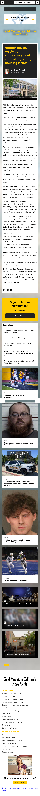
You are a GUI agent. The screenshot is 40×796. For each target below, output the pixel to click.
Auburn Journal (7, 735)
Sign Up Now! (20, 782)
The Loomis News (8, 738)
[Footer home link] (20, 681)
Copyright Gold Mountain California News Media (20, 789)
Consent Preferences (9, 728)
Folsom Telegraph (8, 749)
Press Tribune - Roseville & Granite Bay (16, 746)
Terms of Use (6, 725)
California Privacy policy (10, 719)
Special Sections (8, 752)
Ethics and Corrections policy (12, 722)
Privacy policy (7, 717)
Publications (10, 9)
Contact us (6, 714)
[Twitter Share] (7, 290)
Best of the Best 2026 (20, 19)
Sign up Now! (20, 316)
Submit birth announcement (12, 699)
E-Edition (27, 2)
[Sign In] (37, 2)
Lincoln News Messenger (11, 743)
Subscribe (18, 2)
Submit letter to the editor (11, 694)
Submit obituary (8, 708)
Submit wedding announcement (14, 702)
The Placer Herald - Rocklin (12, 741)
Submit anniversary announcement (15, 705)
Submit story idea (8, 696)
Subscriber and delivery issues (13, 711)
